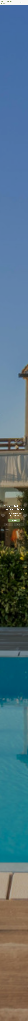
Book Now (14, 522)
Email (20, 526)
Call (10, 526)
